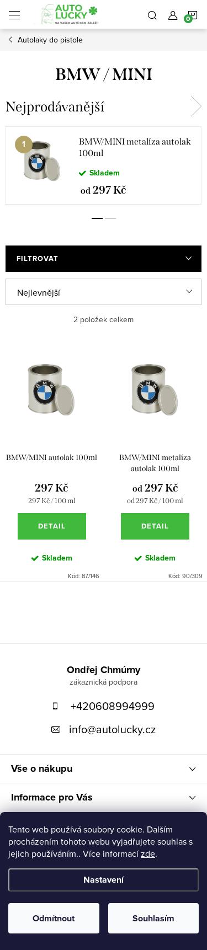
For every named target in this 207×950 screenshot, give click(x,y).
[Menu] (14, 14)
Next (195, 106)
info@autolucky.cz (112, 729)
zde (148, 853)
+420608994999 (113, 706)
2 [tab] (110, 218)
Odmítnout (54, 918)
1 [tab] (97, 218)
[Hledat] (152, 14)
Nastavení (103, 879)
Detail (52, 526)
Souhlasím (153, 918)
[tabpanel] (103, 165)
